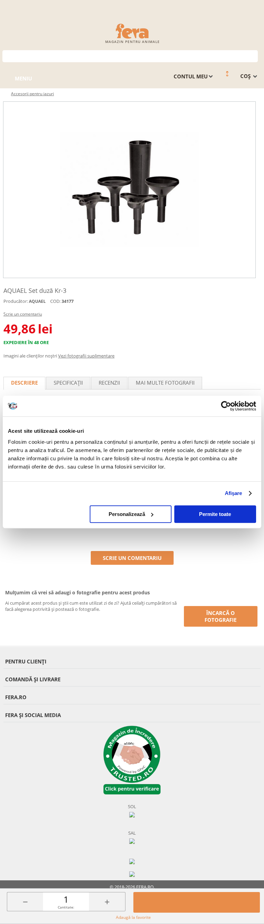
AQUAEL (37, 301)
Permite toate (215, 514)
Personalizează (127, 514)
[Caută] (253, 55)
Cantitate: (66, 907)
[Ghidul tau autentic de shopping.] (132, 861)
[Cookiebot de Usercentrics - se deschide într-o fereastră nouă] (226, 406)
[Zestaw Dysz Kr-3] (129, 190)
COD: (55, 301)
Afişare (233, 493)
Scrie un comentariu (22, 314)
